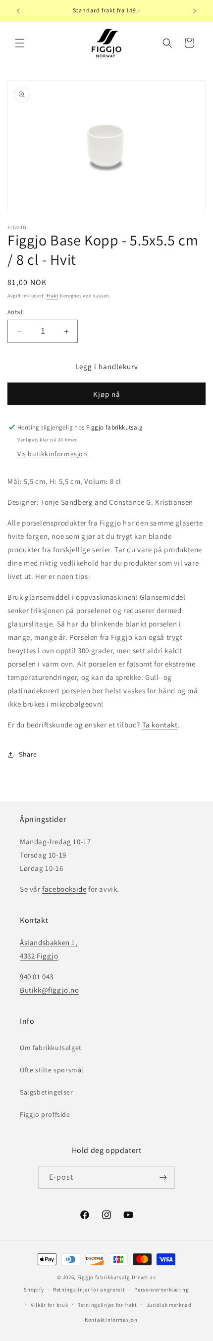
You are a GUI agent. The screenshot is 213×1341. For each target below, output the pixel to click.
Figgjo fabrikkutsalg (103, 1277)
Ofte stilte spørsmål (52, 1069)
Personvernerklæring (161, 1289)
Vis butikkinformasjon (52, 453)
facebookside (64, 889)
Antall (15, 312)
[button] (20, 43)
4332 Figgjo (39, 955)
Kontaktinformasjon (111, 1319)
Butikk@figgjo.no (49, 990)
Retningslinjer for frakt (107, 1304)
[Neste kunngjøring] (195, 11)
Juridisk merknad (169, 1304)
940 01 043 (36, 976)
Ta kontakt (160, 724)
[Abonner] (163, 1177)
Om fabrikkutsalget (51, 1047)
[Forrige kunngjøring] (18, 11)
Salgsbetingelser (46, 1092)
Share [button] (28, 754)
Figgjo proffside (45, 1114)
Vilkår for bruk (49, 1304)
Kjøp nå (106, 394)
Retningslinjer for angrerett (89, 1289)
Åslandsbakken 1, (49, 942)
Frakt (53, 295)
